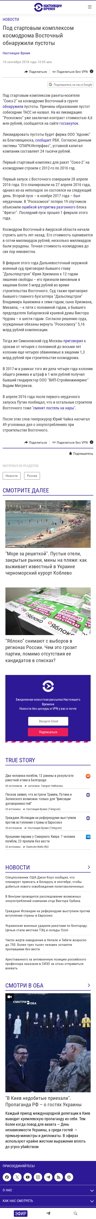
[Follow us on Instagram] (38, 1177)
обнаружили (13, 106)
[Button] (35, 72)
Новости (11, 19)
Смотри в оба (24, 985)
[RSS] (58, 1177)
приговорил (73, 340)
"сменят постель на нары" (53, 408)
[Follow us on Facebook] (7, 1177)
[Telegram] (48, 1213)
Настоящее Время (16, 53)
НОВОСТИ (17, 867)
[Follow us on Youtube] (27, 1177)
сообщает (43, 140)
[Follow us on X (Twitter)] (17, 1177)
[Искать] (75, 1213)
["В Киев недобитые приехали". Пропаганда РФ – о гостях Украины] (48, 1042)
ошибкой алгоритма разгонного (48, 207)
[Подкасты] (69, 1177)
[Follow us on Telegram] (48, 1177)
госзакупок (68, 123)
